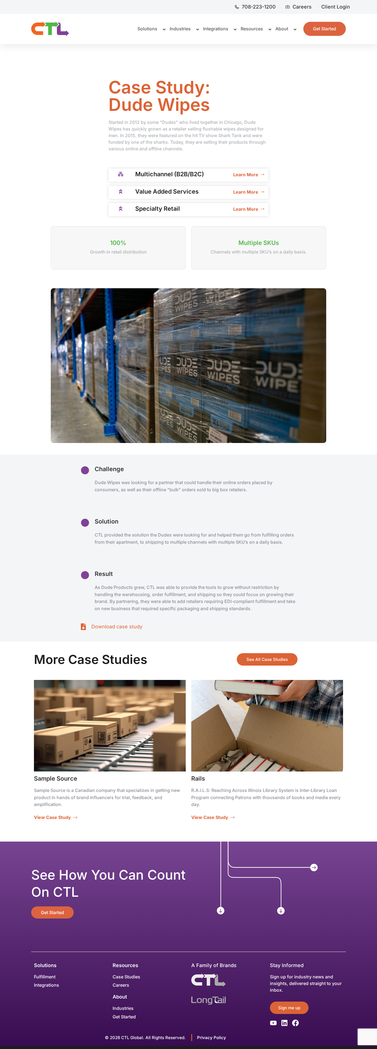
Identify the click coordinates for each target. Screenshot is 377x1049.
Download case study (116, 626)
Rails (198, 778)
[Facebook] (295, 1022)
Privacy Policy (211, 1037)
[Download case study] (83, 626)
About (120, 997)
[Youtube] (273, 1022)
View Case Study (52, 817)
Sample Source (55, 778)
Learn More (245, 174)
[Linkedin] (284, 1022)
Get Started (52, 912)
